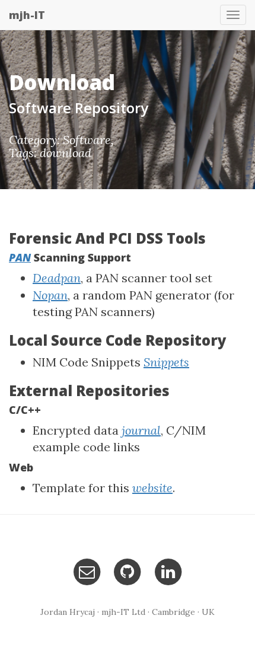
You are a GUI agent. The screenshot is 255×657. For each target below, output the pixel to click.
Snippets (166, 362)
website (152, 487)
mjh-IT (27, 15)
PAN (20, 257)
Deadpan (57, 277)
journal (141, 430)
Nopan (50, 295)
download (65, 152)
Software (87, 139)
